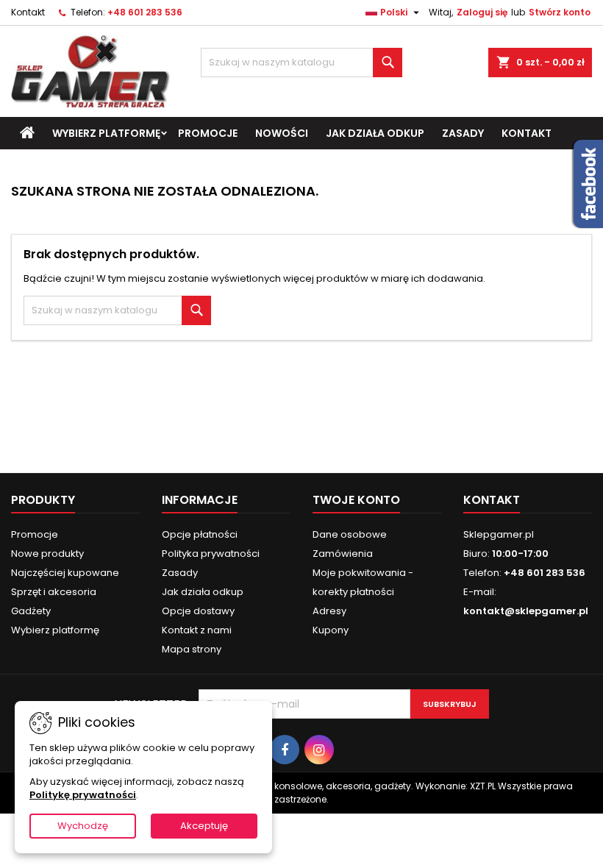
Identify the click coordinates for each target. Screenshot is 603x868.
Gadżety (31, 611)
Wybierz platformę (106, 133)
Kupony (331, 630)
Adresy (329, 611)
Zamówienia (343, 554)
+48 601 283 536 (144, 12)
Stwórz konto (559, 12)
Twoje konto (356, 499)
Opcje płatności (200, 534)
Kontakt (28, 12)
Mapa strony (191, 649)
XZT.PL (483, 786)
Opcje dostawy (198, 611)
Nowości (281, 133)
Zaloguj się (482, 12)
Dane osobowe (350, 534)
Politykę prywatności (82, 795)
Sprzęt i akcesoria (53, 592)
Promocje (208, 133)
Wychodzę (82, 826)
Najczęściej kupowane (65, 573)
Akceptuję (204, 826)
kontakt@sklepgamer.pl (525, 611)
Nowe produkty (47, 554)
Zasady (463, 133)
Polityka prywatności (211, 554)
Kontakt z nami (197, 630)
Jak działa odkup (375, 133)
